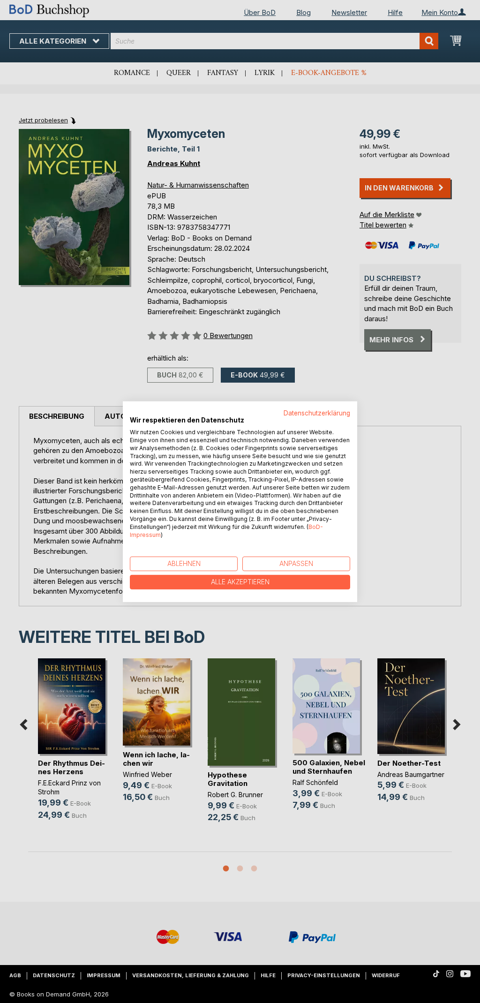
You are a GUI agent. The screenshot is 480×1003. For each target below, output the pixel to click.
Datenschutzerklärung (317, 412)
